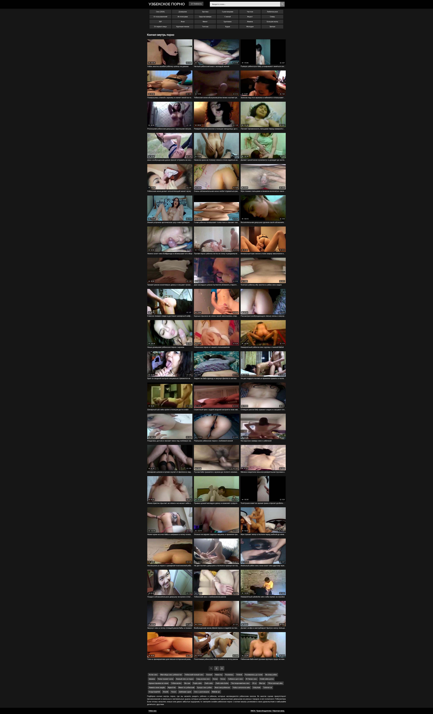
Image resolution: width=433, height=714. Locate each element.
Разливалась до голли (253, 675)
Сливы (272, 17)
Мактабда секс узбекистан (171, 675)
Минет (205, 22)
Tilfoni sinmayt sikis (275, 683)
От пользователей (160, 17)
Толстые (205, 26)
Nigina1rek (172, 688)
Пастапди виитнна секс (240, 683)
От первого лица (160, 26)
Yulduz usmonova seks (241, 688)
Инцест (250, 17)
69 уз (254, 683)
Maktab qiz (216, 692)
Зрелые (272, 26)
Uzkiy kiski (256, 688)
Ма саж (187, 683)
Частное (250, 12)
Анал (183, 22)
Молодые (250, 26)
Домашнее (183, 12)
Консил (209, 675)
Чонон (173, 692)
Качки (215, 679)
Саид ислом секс (203, 679)
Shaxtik (165, 692)
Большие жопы (272, 22)
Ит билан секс (251, 679)
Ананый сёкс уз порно (184, 679)
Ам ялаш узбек (271, 675)
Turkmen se (267, 688)
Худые (227, 26)
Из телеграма (183, 17)
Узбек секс (153, 711)
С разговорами (227, 12)
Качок (222, 679)
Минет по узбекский (186, 688)
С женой (228, 17)
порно (167, 4)
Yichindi (239, 675)
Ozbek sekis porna (267, 679)
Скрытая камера (205, 17)
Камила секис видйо (157, 688)
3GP (160, 22)
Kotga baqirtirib (154, 692)
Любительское (272, 12)
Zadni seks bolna (222, 683)
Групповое (227, 22)
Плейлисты (197, 4)
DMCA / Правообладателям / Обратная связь (267, 711)
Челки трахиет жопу (165, 679)
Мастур (262, 683)
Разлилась (229, 675)
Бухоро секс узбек (204, 688)
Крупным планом (182, 26)
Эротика (205, 12)
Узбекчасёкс (176, 683)
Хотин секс (153, 675)
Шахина (152, 679)
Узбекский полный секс (194, 675)
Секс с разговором (201, 692)
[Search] (282, 4)
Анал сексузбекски (222, 688)
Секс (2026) (160, 12)
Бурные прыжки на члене (158, 683)
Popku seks (197, 683)
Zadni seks (209, 683)
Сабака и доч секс (235, 679)
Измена (250, 22)
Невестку (218, 675)
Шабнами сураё (185, 692)
